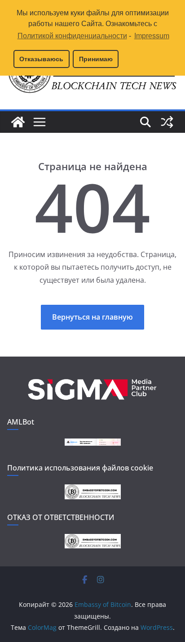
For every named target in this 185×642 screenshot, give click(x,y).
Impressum (151, 36)
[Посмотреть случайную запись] (167, 122)
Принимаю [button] (96, 59)
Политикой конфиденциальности (72, 36)
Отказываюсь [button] (41, 59)
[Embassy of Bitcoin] (18, 122)
